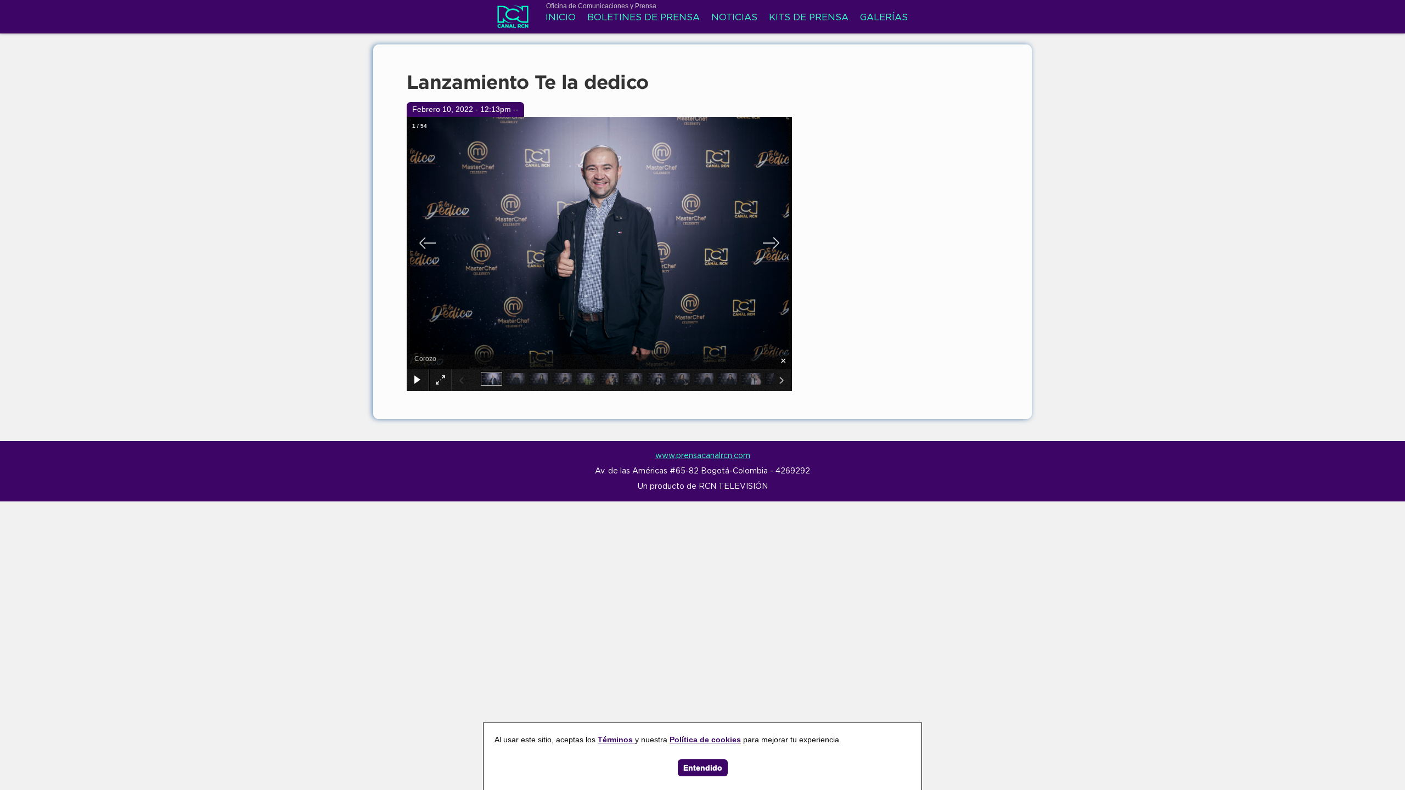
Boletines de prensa (643, 18)
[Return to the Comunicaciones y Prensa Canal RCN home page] (513, 22)
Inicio (561, 18)
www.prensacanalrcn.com (702, 456)
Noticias (734, 18)
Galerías (884, 18)
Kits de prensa (808, 18)
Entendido (702, 767)
